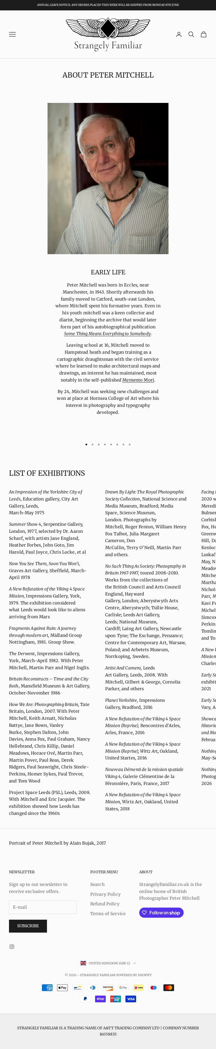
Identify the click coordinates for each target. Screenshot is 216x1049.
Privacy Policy (105, 894)
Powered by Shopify (134, 975)
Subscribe (28, 925)
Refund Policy (105, 903)
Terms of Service (108, 913)
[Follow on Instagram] (12, 946)
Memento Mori (138, 380)
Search (97, 884)
